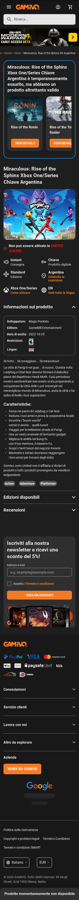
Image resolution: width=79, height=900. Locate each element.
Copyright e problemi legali (21, 838)
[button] (39, 307)
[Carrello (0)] (70, 7)
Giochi (8, 53)
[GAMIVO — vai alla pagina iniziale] (28, 7)
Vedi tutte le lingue (61, 292)
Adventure (27, 483)
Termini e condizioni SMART (22, 847)
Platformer (48, 483)
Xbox (17, 53)
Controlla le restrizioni (56, 278)
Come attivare (20, 292)
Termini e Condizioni (56, 838)
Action (9, 483)
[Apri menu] (9, 7)
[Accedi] (58, 7)
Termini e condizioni (40, 583)
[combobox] (39, 19)
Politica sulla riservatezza (21, 830)
